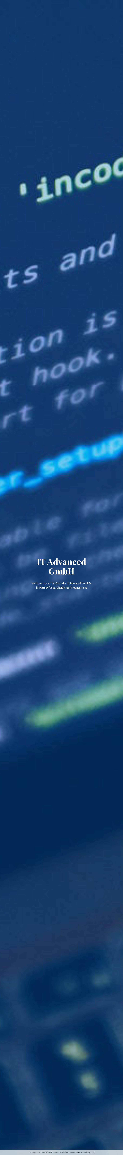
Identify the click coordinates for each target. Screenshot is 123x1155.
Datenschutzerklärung (82, 1152)
